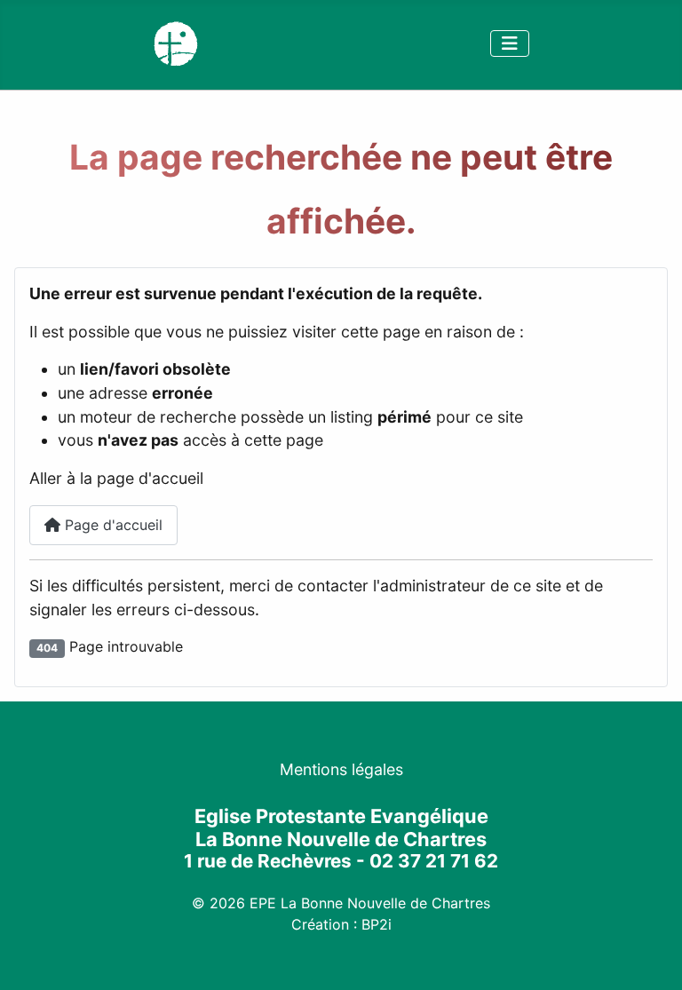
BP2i (376, 924)
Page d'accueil (111, 525)
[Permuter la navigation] (509, 43)
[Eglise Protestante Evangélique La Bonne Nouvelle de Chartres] (176, 42)
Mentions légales (341, 769)
